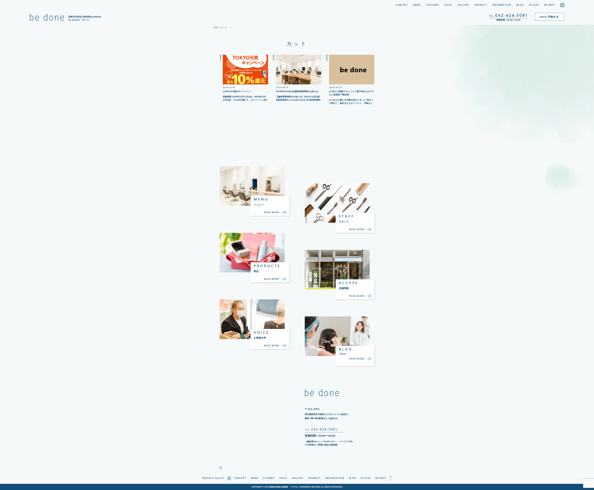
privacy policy (213, 478)
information (501, 5)
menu (417, 5)
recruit (549, 5)
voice (448, 5)
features (432, 5)
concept (401, 5)
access (534, 5)
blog (520, 5)
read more (272, 212)
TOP (215, 27)
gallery (463, 5)
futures (268, 478)
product (481, 5)
